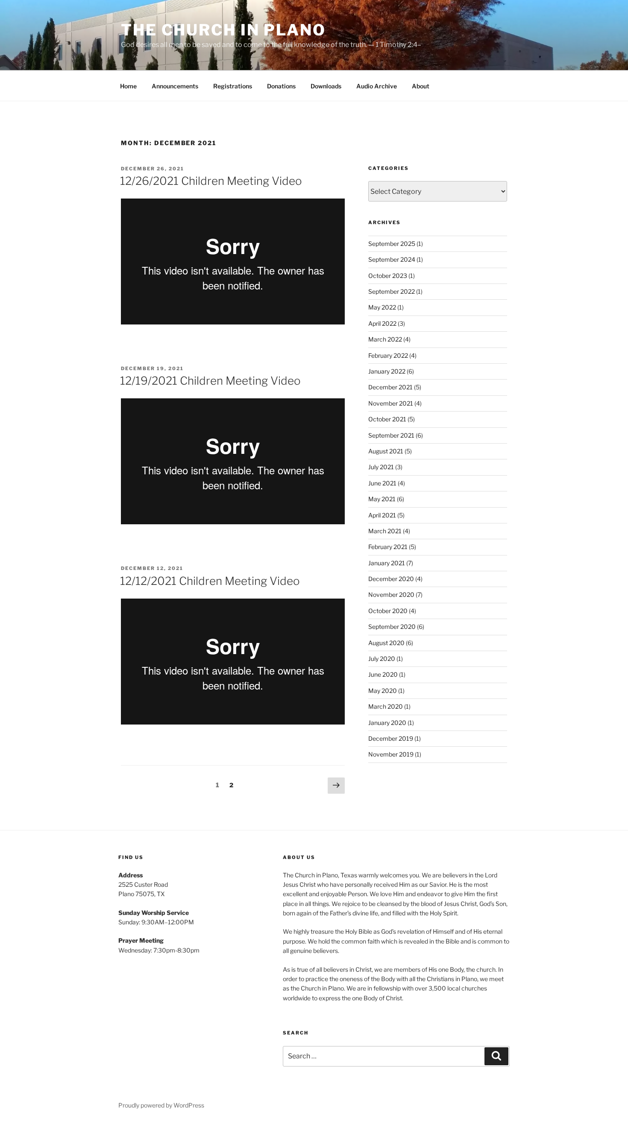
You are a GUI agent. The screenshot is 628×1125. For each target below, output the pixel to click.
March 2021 (385, 531)
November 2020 (391, 594)
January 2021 (386, 563)
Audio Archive (376, 86)
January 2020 (387, 722)
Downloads (326, 86)
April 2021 (382, 515)
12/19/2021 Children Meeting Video (210, 380)
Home (128, 86)
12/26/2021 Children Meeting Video (211, 180)
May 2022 (382, 307)
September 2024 (391, 259)
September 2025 (391, 243)
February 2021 (388, 546)
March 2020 (385, 706)
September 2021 (391, 435)
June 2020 (383, 674)
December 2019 (390, 738)
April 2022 (382, 323)
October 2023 (387, 275)
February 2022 (388, 355)
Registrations (232, 86)
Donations (281, 86)
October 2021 (387, 419)
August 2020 (386, 642)
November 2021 (390, 403)
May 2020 (382, 690)
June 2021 (382, 483)
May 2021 (382, 499)
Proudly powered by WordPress (161, 1105)
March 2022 (385, 339)
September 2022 (391, 291)
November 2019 (391, 754)
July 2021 (381, 466)
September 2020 (392, 626)
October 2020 (388, 610)
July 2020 (381, 658)
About (420, 86)
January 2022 (386, 371)
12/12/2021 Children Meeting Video (210, 580)
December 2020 (391, 578)
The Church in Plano (223, 29)
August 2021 (385, 451)
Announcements (175, 86)
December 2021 (390, 387)
